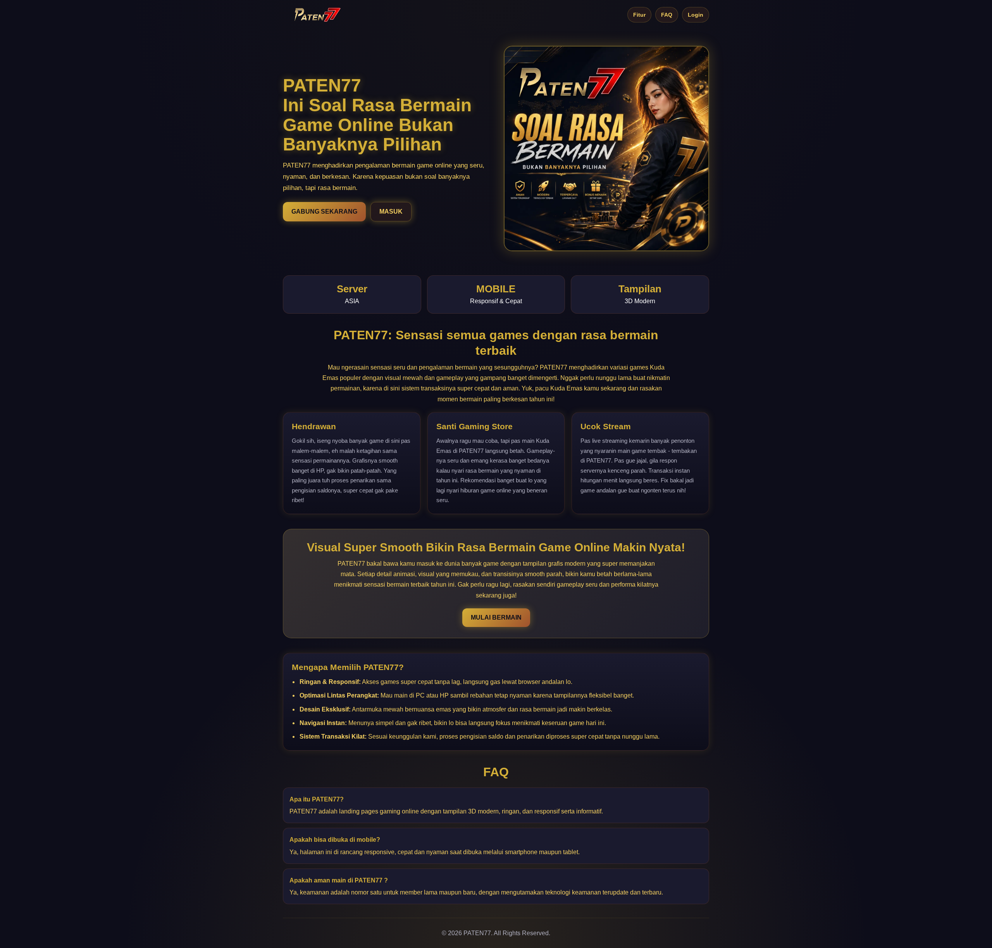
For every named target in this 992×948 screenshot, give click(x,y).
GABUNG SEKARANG (324, 211)
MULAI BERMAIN (496, 617)
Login (695, 15)
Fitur (639, 15)
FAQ (666, 15)
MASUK (391, 211)
